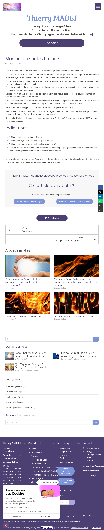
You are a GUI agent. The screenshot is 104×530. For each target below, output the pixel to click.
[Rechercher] (96, 339)
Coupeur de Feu (12, 392)
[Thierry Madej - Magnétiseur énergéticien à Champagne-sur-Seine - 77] (12, 7)
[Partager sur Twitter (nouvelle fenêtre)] (100, 192)
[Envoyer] (96, 422)
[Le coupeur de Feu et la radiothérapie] (27, 303)
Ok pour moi (45, 516)
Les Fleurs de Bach (14, 397)
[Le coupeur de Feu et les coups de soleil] (76, 303)
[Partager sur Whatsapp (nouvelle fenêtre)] (100, 201)
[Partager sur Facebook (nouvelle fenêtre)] (100, 187)
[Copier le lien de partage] (100, 210)
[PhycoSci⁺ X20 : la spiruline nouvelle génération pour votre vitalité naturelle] (56, 356)
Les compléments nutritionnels (18, 407)
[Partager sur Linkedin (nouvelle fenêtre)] (100, 196)
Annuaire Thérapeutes (79, 528)
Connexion (96, 527)
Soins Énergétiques (14, 386)
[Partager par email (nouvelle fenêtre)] (100, 205)
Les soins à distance (14, 402)
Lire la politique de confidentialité (17, 508)
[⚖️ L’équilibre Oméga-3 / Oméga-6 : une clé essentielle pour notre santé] (9, 367)
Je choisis (17, 516)
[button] (5, 525)
